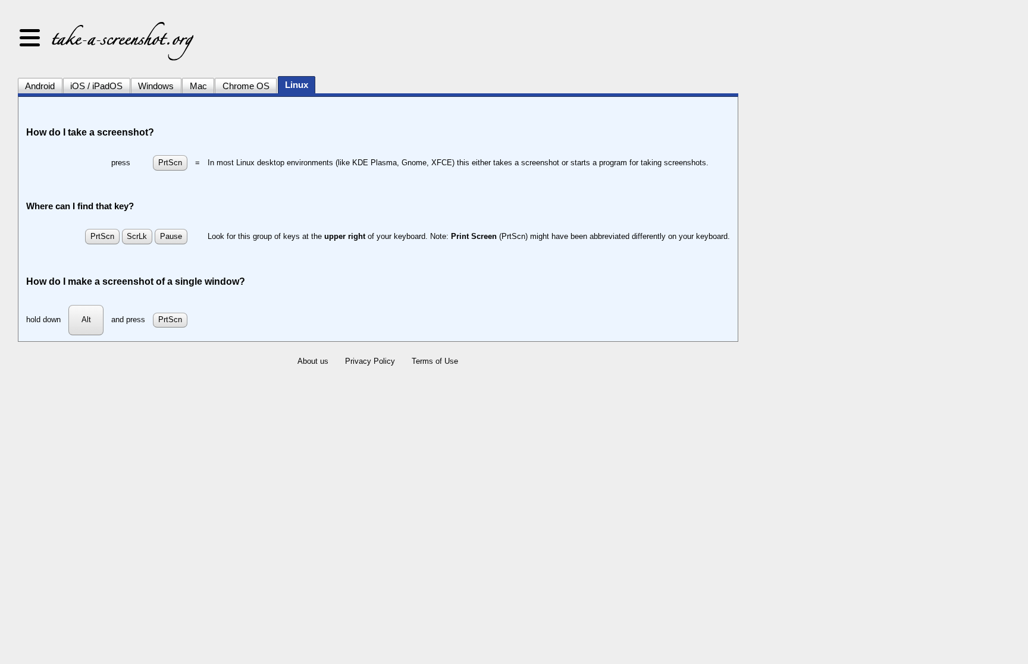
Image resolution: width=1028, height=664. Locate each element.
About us (312, 361)
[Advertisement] (845, 196)
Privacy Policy (370, 361)
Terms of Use (435, 361)
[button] (30, 38)
